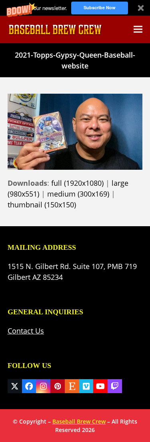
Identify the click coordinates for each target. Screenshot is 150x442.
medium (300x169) (78, 194)
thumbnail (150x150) (42, 204)
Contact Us (26, 331)
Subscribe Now (100, 7)
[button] (75, 8)
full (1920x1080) (77, 183)
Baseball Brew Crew (79, 421)
